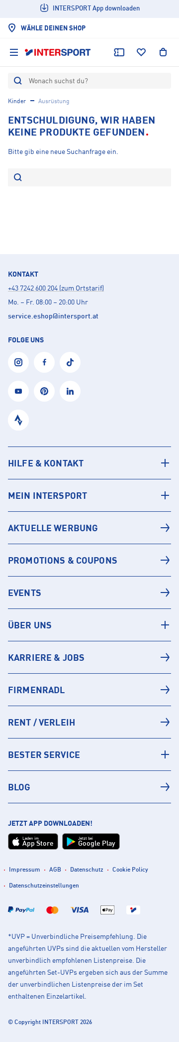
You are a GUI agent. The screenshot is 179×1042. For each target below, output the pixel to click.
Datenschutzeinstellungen (44, 885)
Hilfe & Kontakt (46, 462)
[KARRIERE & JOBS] (89, 657)
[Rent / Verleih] (89, 722)
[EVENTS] (89, 592)
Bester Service (44, 754)
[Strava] (18, 420)
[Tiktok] (70, 362)
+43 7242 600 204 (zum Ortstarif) (56, 288)
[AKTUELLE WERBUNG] (89, 528)
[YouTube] (18, 391)
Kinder (17, 101)
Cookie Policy (130, 869)
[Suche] (18, 178)
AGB (55, 869)
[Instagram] (18, 362)
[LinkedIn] (70, 391)
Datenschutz (86, 869)
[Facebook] (44, 362)
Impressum (24, 869)
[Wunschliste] (141, 52)
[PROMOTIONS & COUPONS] (89, 560)
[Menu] (14, 52)
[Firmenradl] (89, 690)
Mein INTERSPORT (47, 495)
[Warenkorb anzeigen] (163, 52)
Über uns (30, 624)
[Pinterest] (44, 391)
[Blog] (89, 787)
